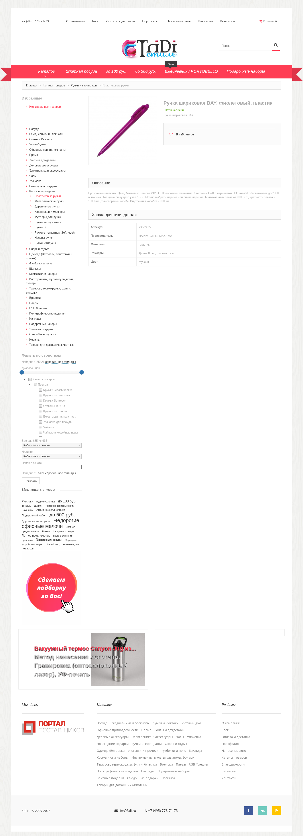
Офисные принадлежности (47, 149)
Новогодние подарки (43, 186)
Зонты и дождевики (42, 160)
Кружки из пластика (56, 395)
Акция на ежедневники (50, 510)
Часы (32, 176)
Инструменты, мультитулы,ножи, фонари (163, 758)
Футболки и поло (40, 263)
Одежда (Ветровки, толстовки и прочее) (127, 751)
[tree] (52, 407)
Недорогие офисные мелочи (50, 523)
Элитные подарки (41, 329)
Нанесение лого (179, 21)
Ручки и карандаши (84, 85)
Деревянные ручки (47, 206)
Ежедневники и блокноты (46, 134)
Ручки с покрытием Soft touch (55, 232)
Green (46, 531)
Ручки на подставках (49, 222)
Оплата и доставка (120, 21)
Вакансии (205, 21)
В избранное (185, 134)
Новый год (52, 544)
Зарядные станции (63, 531)
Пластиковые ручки (48, 196)
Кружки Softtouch (54, 400)
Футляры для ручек (48, 217)
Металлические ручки (49, 201)
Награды (35, 318)
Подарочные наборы (43, 324)
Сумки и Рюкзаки (40, 139)
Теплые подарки (32, 505)
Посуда (34, 129)
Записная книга (49, 540)
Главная (31, 85)
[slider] (22, 372)
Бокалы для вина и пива (59, 416)
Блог (95, 21)
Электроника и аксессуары (47, 170)
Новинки (34, 339)
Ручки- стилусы (45, 243)
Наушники (27, 510)
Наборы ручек (44, 237)
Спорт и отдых (39, 249)
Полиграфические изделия (47, 313)
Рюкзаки (27, 501)
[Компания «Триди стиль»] (151, 48)
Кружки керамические (58, 390)
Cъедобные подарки (42, 334)
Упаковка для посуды (57, 422)
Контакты (227, 21)
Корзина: (268, 21)
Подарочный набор (34, 515)
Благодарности (233, 764)
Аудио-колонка (45, 501)
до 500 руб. (62, 515)
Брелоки (35, 297)
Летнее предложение (36, 535)
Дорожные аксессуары (36, 521)
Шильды (35, 268)
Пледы (33, 303)
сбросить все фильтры (60, 361)
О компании (75, 21)
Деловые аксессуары (43, 165)
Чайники (48, 427)
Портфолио (150, 21)
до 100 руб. (67, 501)
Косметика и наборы (43, 273)
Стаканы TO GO (54, 406)
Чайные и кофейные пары (60, 432)
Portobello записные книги (59, 505)
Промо (33, 154)
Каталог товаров (54, 85)
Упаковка (35, 181)
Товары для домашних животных (51, 344)
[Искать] (276, 45)
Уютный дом (37, 144)
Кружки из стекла (55, 411)
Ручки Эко (41, 227)
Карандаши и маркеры (50, 211)
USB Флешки (38, 308)
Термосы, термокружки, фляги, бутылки (127, 764)
